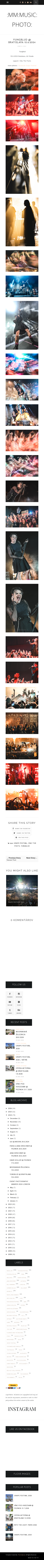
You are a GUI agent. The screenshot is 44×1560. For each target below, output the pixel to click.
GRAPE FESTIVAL (20, 843)
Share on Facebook (22, 829)
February (13, 1197)
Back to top (32, 1557)
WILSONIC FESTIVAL (12, 1315)
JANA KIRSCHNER (11, 1281)
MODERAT (17, 1322)
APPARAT (9, 1319)
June (11, 1138)
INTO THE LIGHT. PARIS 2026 (25, 1525)
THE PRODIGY (10, 1350)
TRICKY (20, 1350)
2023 (10, 1204)
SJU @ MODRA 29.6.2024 (19, 1142)
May (11, 1187)
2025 (10, 1112)
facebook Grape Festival (27, 65)
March (12, 1194)
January (12, 1201)
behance (19, 1013)
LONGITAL (22, 1284)
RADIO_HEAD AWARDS (13, 1295)
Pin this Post (24, 837)
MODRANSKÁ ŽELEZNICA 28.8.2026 (21, 1035)
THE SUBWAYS (10, 1377)
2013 (10, 1238)
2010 (10, 1248)
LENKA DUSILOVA (11, 1305)
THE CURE (9, 1329)
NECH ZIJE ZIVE (11, 1298)
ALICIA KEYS (23, 1353)
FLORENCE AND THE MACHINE (15, 1332)
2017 (10, 1224)
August (12, 1132)
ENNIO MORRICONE (21, 1356)
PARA (22, 1274)
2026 (10, 1108)
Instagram (19, 997)
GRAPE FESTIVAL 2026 (23, 1496)
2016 (10, 1228)
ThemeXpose (21, 1555)
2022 (10, 1208)
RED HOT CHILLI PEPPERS (13, 1370)
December (14, 1118)
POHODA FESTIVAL (23, 1270)
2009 (10, 1251)
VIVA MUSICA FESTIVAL (13, 1301)
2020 (10, 1214)
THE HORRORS (24, 1374)
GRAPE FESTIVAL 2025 (23, 1535)
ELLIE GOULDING (21, 1360)
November (13, 1122)
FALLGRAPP (24, 1288)
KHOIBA (23, 1305)
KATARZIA (23, 1281)
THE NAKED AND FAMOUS (14, 1346)
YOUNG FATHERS (11, 1353)
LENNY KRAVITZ (11, 1363)
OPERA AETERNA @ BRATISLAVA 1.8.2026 (23, 1071)
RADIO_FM (9, 1270)
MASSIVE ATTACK (19, 1336)
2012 (10, 1241)
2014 (10, 1234)
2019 (10, 1218)
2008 (10, 1254)
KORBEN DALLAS (11, 1288)
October (13, 1125)
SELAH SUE (24, 1326)
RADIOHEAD (10, 1367)
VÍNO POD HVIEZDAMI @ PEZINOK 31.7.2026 (24, 1087)
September (14, 1128)
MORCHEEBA (10, 1339)
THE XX (20, 1377)
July (11, 1135)
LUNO (21, 1298)
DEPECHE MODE (11, 1312)
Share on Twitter (23, 833)
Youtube (9, 1005)
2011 (9, 1244)
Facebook (9, 997)
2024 (10, 1115)
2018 (10, 1221)
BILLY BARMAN (11, 1284)
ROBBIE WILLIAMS (11, 1374)
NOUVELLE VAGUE (12, 1326)
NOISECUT (9, 1291)
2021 (10, 1211)
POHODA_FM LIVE (11, 1274)
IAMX (25, 1301)
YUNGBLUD (25, 846)
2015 (10, 1231)
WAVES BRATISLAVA (21, 1329)
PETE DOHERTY (23, 1363)
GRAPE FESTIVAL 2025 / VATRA (19, 902)
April (11, 1191)
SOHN (19, 1339)
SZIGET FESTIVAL (11, 1343)
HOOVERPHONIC (24, 1312)
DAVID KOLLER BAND (12, 1308)
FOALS (8, 1336)
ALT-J (23, 1315)
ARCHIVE (9, 1356)
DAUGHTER (10, 1360)
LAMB (8, 1322)
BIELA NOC (9, 1277)
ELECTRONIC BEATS (21, 1319)
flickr (19, 1005)
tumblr (10, 1013)
